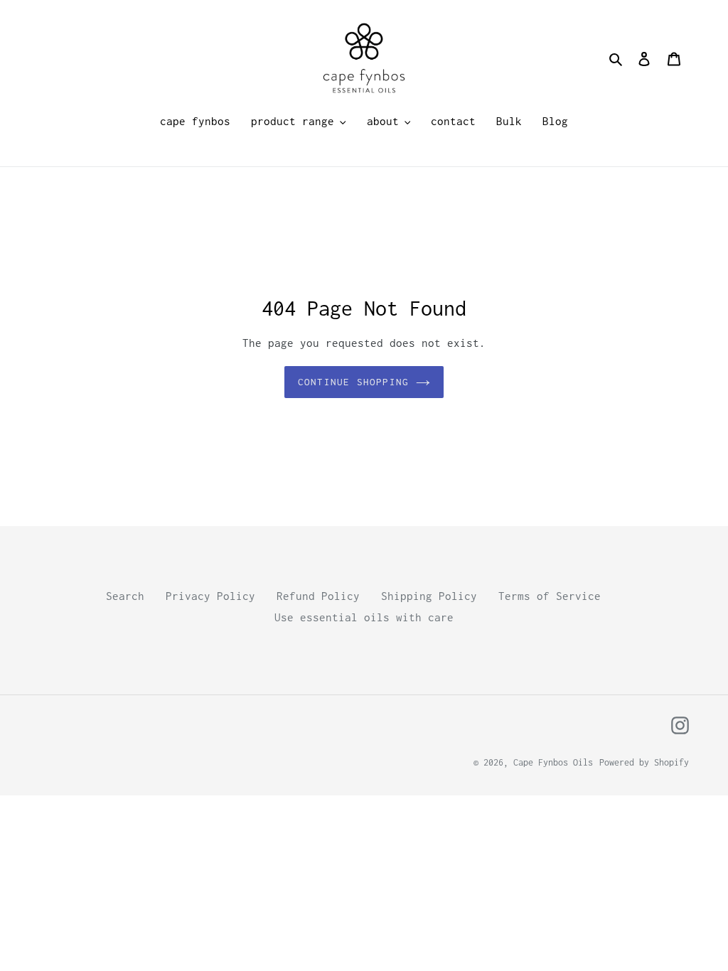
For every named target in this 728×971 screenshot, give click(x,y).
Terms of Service (549, 595)
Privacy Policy (210, 595)
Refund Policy (318, 595)
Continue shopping (353, 381)
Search (125, 595)
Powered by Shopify (644, 762)
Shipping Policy (429, 595)
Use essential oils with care (364, 617)
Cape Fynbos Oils (553, 762)
